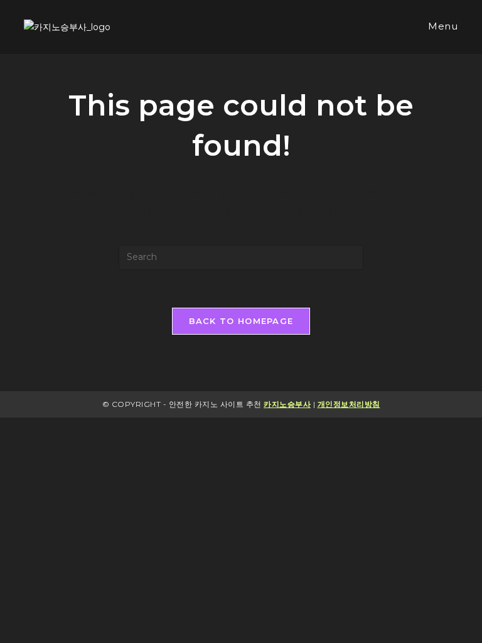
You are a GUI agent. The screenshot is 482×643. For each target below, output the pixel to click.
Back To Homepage (241, 321)
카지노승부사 (287, 404)
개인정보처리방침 (349, 404)
